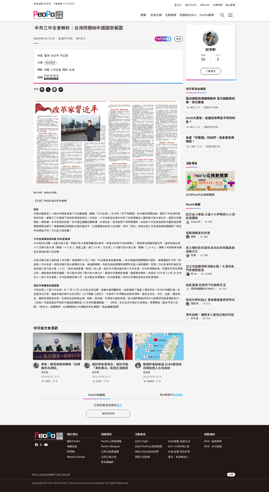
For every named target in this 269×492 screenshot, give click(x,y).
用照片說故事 (142, 457)
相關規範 (72, 446)
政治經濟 (50, 62)
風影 (193, 236)
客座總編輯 (107, 462)
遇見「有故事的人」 (179, 457)
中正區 (64, 55)
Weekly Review (76, 457)
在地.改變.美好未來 (179, 451)
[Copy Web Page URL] (60, 89)
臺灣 (47, 55)
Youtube (46, 444)
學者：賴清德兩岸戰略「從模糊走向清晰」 (60, 366)
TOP (231, 474)
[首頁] (48, 15)
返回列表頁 (108, 413)
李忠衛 (146, 372)
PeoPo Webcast (110, 446)
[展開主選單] (230, 15)
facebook (36, 444)
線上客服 (230, 5)
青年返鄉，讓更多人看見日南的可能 (210, 314)
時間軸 (71, 451)
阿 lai (194, 273)
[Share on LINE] (54, 89)
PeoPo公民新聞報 (111, 441)
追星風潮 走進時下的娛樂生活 (206, 285)
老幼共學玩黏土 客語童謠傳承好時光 (210, 299)
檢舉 (178, 39)
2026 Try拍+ (142, 441)
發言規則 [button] (178, 394)
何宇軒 (44, 372)
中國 (46, 69)
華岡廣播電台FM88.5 (203, 288)
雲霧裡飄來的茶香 (198, 233)
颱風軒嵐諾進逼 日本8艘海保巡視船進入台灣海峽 (162, 366)
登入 (179, 5)
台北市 (55, 55)
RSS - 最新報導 (213, 441)
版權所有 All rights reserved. (52, 77)
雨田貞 (194, 303)
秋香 (193, 255)
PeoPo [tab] (96, 394)
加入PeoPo (191, 5)
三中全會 (55, 69)
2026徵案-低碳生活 (179, 441)
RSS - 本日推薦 (213, 446)
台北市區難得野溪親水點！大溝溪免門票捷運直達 (210, 268)
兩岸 (65, 69)
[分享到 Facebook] (42, 89)
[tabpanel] (108, 405)
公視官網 (217, 5)
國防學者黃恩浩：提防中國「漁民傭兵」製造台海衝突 (110, 366)
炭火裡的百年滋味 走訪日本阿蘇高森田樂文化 (210, 249)
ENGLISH (205, 5)
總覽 (143, 15)
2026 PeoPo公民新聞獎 (148, 446)
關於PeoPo (73, 441)
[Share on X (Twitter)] (48, 89)
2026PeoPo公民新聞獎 (200, 194)
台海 (71, 69)
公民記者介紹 (108, 457)
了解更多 (210, 71)
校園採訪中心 (188, 15)
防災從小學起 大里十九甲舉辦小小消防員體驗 (210, 216)
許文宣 (194, 318)
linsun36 (196, 221)
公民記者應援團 (110, 451)
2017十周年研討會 (178, 446)
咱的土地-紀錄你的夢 (147, 451)
